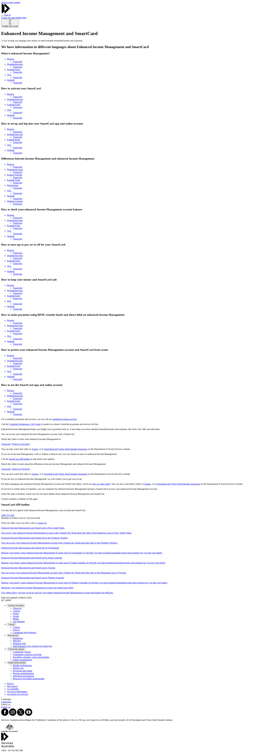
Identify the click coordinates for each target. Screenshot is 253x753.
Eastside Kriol (13, 69)
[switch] (10, 23)
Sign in (7, 15)
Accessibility (13, 689)
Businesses (13, 635)
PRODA (17, 641)
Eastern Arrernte (14, 175)
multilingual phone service (64, 419)
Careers (16, 611)
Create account (8, 17)
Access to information (17, 691)
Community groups (16, 649)
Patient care (18, 668)
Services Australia (16, 605)
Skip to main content (10, 2)
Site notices (12, 686)
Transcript (17, 61)
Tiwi (9, 75)
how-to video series (101, 484)
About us (17, 608)
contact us (42, 523)
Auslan (34, 449)
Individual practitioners (23, 676)
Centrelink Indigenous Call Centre (25, 424)
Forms (16, 613)
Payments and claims (22, 670)
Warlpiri (10, 80)
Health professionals (16, 663)
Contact (11, 624)
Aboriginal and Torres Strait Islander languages (65, 449)
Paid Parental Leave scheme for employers (32, 646)
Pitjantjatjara (12, 185)
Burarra (10, 59)
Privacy (10, 683)
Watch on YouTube (21, 444)
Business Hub (19, 643)
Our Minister (19, 621)
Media (16, 619)
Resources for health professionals (28, 678)
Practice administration (23, 673)
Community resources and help (27, 654)
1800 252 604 (7, 515)
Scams (16, 616)
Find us (16, 630)
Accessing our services (17, 694)
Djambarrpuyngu (15, 64)
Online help (21, 17)
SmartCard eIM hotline (19, 459)
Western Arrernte (15, 201)
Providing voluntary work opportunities (31, 657)
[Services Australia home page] (6, 12)
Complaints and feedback (24, 632)
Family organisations (22, 660)
